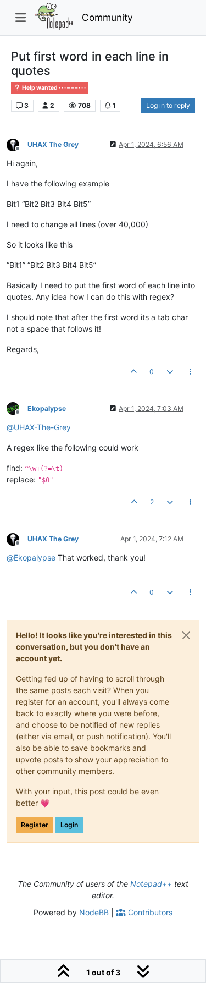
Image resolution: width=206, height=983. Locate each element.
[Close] (186, 635)
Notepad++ (151, 883)
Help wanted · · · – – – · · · (53, 87)
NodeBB (94, 912)
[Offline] (17, 144)
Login (69, 825)
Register (34, 825)
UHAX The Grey (53, 144)
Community (107, 17)
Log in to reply (168, 105)
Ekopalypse (46, 408)
